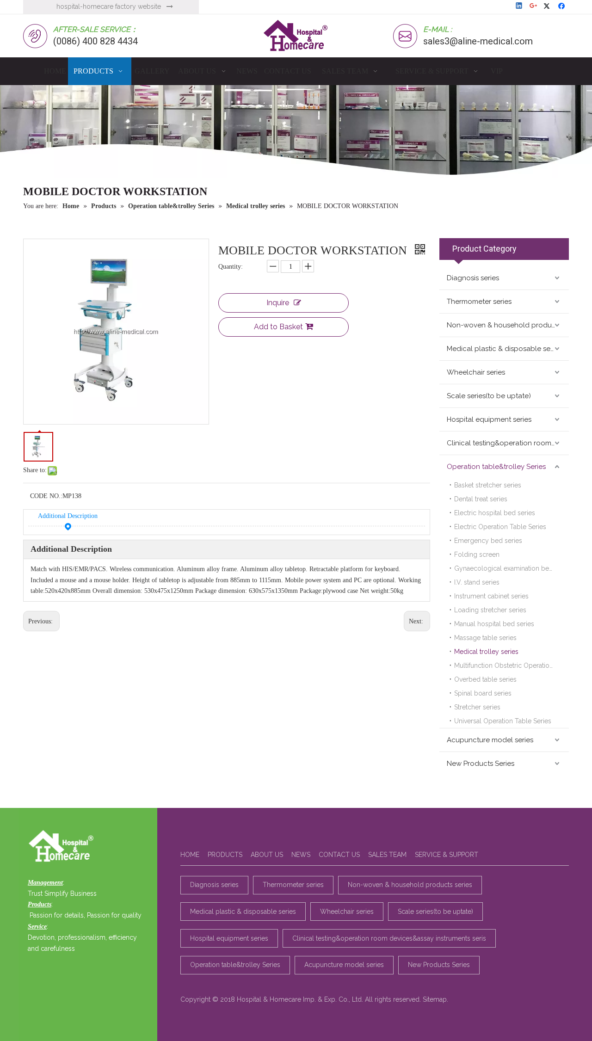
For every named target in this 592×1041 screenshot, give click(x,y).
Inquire (277, 302)
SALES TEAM (387, 854)
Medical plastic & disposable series (504, 349)
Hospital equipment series (489, 419)
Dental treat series (480, 499)
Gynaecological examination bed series (511, 568)
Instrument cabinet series (491, 596)
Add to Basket (278, 326)
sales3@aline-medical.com (478, 41)
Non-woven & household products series (508, 325)
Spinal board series (483, 693)
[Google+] (534, 6)
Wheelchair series (476, 372)
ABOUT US (267, 854)
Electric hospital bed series (494, 513)
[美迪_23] (63, 846)
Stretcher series (477, 707)
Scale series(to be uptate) (489, 396)
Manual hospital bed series (494, 624)
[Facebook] (562, 6)
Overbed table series (485, 679)
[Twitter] (548, 6)
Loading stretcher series (490, 610)
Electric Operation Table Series (500, 526)
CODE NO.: (46, 496)
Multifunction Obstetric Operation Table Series (511, 665)
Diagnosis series (473, 278)
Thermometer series (479, 301)
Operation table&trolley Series (496, 466)
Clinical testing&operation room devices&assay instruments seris (508, 443)
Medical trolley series (486, 651)
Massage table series (485, 637)
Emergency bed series (488, 540)
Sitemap (435, 999)
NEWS (300, 854)
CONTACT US (339, 854)
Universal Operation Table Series (502, 721)
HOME (189, 854)
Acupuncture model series (490, 740)
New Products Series (480, 763)
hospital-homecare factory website (108, 6)
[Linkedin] (519, 6)
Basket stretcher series (487, 485)
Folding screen (477, 554)
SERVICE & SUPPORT (446, 854)
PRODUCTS (225, 854)
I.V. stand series (477, 582)
